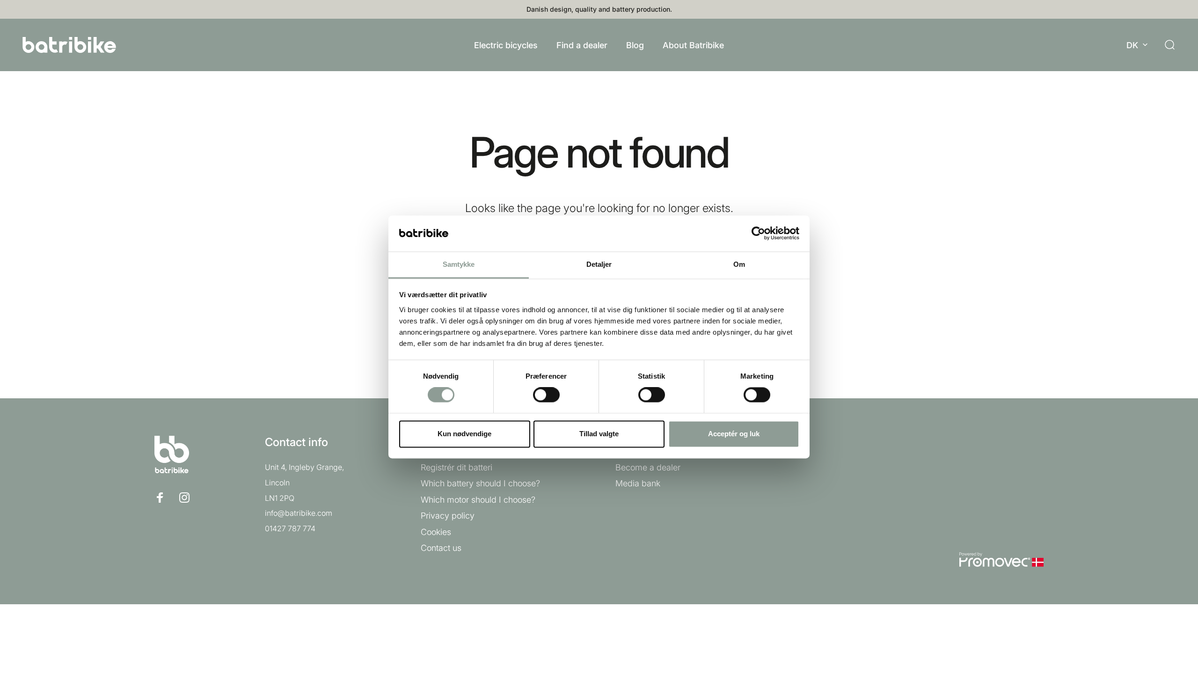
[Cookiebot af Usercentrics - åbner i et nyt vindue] (758, 234)
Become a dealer (647, 467)
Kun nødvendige (464, 434)
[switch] (546, 395)
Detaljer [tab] (599, 264)
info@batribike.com (298, 513)
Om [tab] (739, 264)
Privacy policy (448, 515)
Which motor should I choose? (478, 500)
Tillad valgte (599, 434)
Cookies (436, 532)
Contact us (441, 548)
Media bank (637, 483)
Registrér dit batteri (456, 467)
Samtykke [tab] (459, 264)
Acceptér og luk (734, 434)
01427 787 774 (290, 528)
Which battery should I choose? (480, 483)
